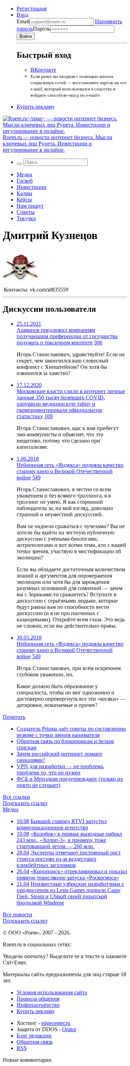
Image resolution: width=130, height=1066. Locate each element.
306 (98, 342)
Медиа (24, 174)
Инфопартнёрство (38, 1005)
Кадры (24, 193)
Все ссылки (16, 797)
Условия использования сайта (52, 992)
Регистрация (31, 8)
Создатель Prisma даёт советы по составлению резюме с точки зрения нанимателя (71, 732)
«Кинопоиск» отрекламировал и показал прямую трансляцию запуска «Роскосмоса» (72, 874)
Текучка (26, 218)
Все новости (17, 914)
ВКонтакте (43, 70)
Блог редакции (34, 1036)
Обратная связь (35, 1042)
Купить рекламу (36, 107)
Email (23, 21)
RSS (22, 1048)
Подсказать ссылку (25, 803)
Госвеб (25, 181)
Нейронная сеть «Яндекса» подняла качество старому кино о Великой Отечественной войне (70, 471)
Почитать (14, 717)
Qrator (69, 1029)
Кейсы (24, 199)
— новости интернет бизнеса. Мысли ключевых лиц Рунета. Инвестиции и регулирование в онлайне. (57, 143)
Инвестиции (31, 187)
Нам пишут (30, 206)
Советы (26, 212)
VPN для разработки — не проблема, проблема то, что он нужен (60, 769)
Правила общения (38, 999)
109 (48, 416)
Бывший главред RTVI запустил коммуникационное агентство (62, 824)
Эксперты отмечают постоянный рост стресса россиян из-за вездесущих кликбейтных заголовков (69, 859)
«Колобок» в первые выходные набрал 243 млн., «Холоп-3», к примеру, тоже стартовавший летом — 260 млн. (69, 840)
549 (36, 477)
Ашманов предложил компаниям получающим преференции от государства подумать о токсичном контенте (67, 336)
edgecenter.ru (55, 1023)
